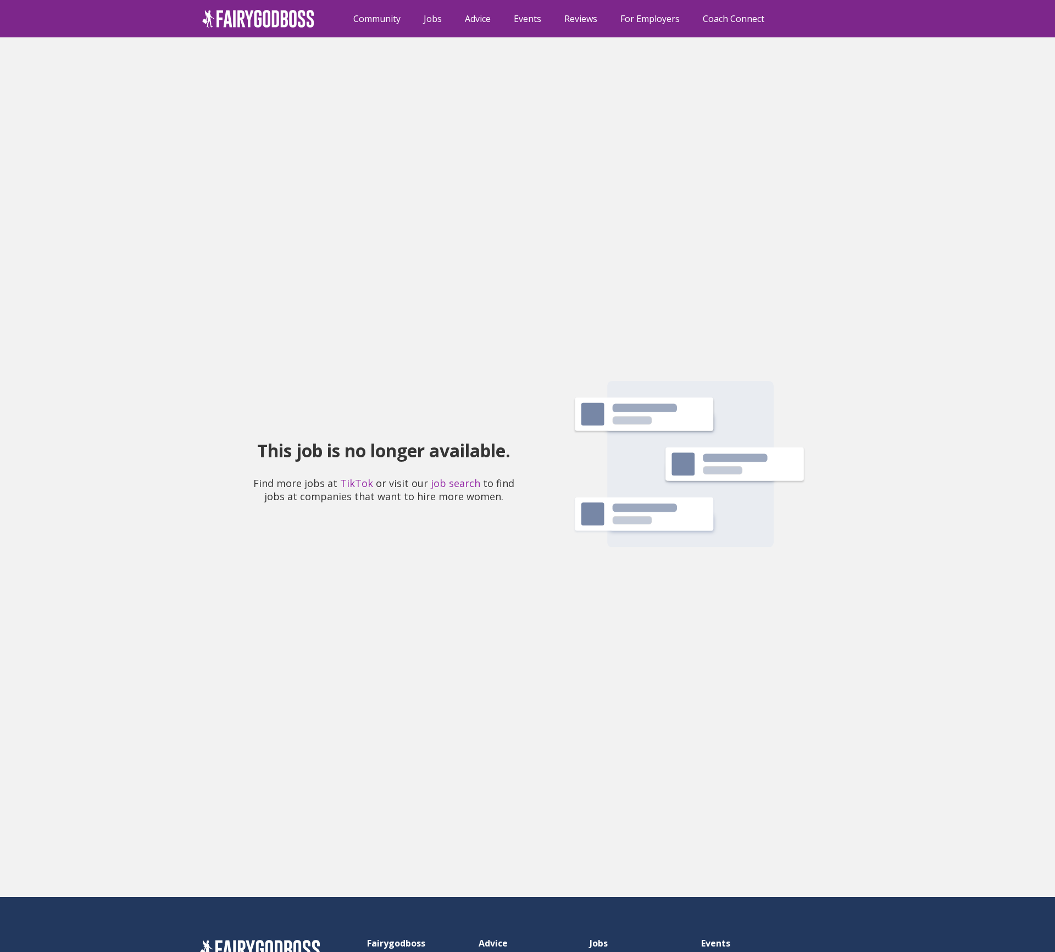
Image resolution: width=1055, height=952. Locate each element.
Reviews (580, 19)
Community (377, 19)
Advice (478, 19)
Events (527, 19)
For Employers (650, 19)
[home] (258, 18)
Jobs (433, 19)
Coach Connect (733, 19)
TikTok (356, 483)
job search (455, 483)
